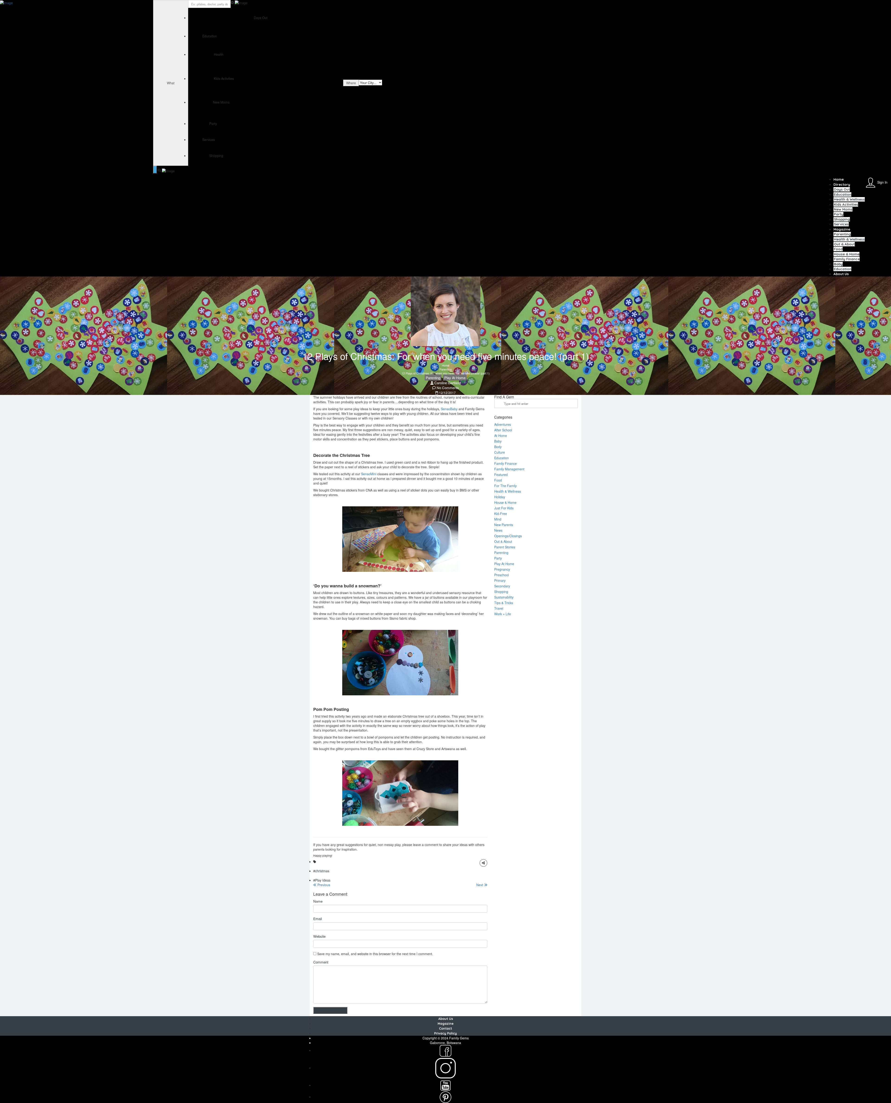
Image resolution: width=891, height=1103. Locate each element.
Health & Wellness (849, 199)
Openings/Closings (508, 536)
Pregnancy (502, 569)
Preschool (501, 575)
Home (838, 179)
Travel (498, 608)
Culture (499, 452)
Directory (841, 184)
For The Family (505, 485)
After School (503, 430)
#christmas (321, 871)
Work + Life (502, 614)
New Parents (503, 524)
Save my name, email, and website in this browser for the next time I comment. (375, 953)
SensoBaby (449, 409)
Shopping (842, 219)
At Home (500, 435)
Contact (445, 1028)
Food (838, 249)
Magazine (841, 229)
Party (838, 214)
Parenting (842, 234)
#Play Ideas (321, 880)
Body (498, 446)
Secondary (502, 586)
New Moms (843, 209)
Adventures (502, 424)
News (498, 530)
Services (841, 224)
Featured (501, 474)
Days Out (842, 189)
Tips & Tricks (503, 602)
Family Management (509, 469)
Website (319, 936)
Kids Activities (846, 204)
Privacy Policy (445, 1033)
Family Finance (847, 259)
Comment (320, 962)
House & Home (846, 254)
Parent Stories (504, 547)
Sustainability (503, 597)
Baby (838, 264)
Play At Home (454, 377)
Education (842, 194)
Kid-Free (500, 513)
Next (480, 884)
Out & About (844, 244)
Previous (323, 884)
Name (318, 901)
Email (317, 918)
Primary (500, 580)
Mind (497, 519)
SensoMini (368, 474)
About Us (841, 274)
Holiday (499, 497)
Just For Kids (503, 508)
